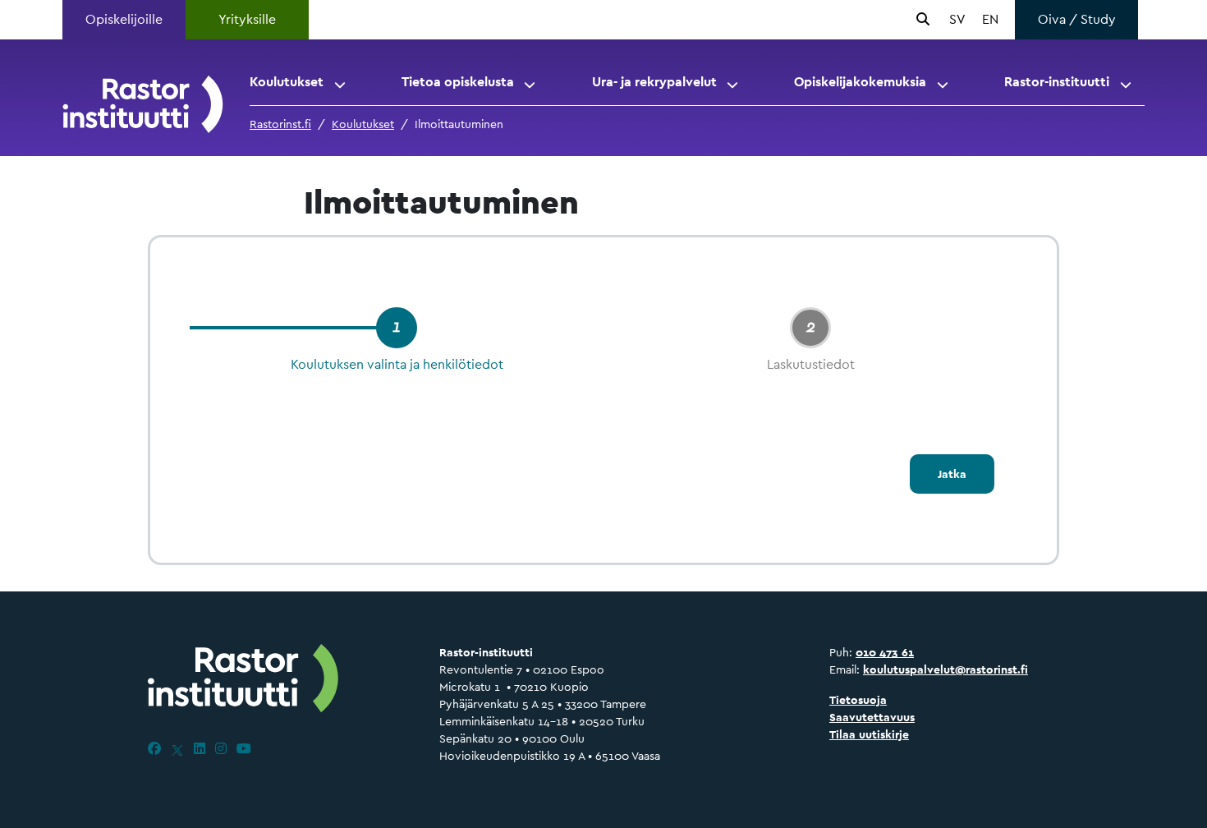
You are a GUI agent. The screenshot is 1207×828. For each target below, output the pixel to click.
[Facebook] (154, 748)
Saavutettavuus (872, 717)
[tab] (396, 327)
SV (957, 19)
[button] (341, 82)
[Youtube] (243, 748)
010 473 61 (885, 652)
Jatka (952, 474)
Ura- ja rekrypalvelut (654, 81)
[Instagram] (221, 748)
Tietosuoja (858, 699)
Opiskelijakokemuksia (860, 81)
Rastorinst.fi (280, 124)
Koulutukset (287, 81)
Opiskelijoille (124, 19)
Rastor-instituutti (1056, 81)
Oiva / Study (1077, 19)
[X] (177, 748)
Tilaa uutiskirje (869, 734)
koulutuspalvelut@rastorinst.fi (945, 669)
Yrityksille (247, 19)
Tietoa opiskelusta (458, 81)
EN (990, 19)
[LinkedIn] (199, 748)
